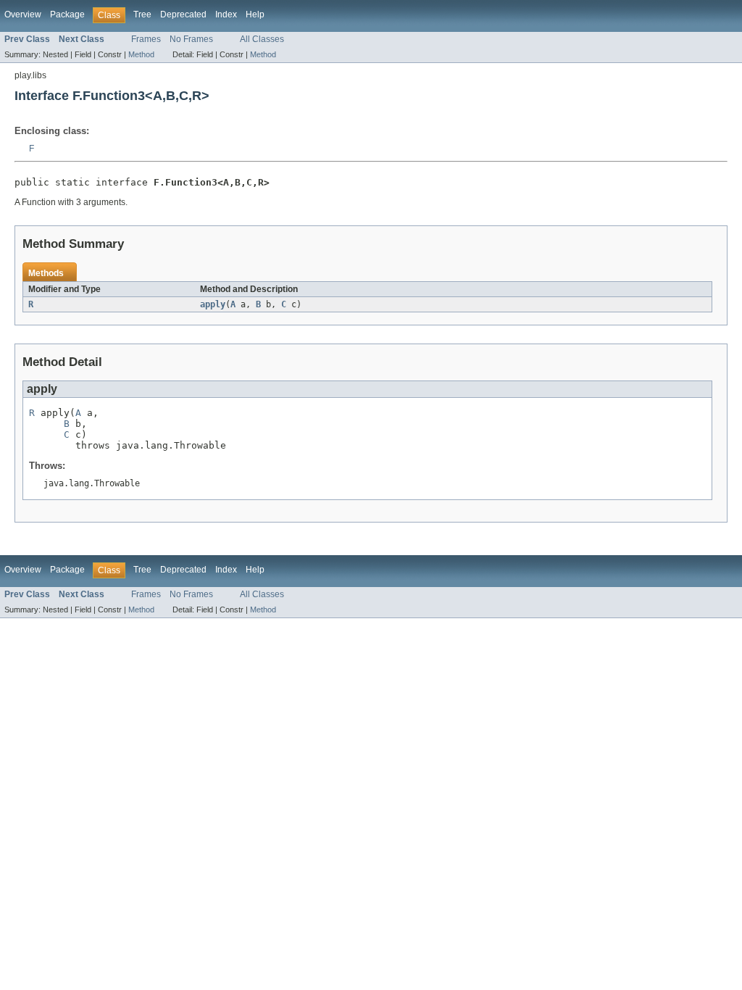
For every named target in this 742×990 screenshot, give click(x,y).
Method (141, 54)
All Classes (262, 39)
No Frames (191, 39)
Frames (146, 39)
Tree (142, 14)
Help (255, 14)
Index (226, 14)
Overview (22, 14)
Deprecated (183, 14)
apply (212, 304)
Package (67, 14)
